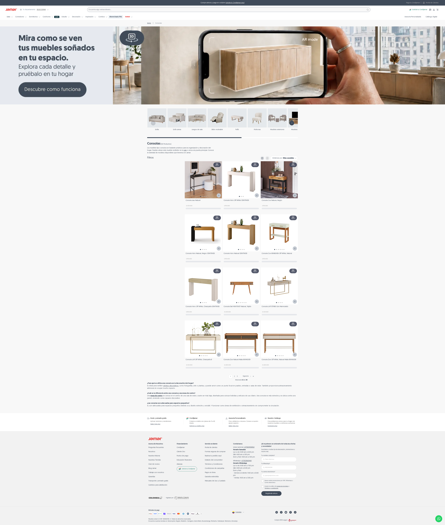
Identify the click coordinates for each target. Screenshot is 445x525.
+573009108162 (249, 447)
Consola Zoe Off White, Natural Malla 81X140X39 (279, 360)
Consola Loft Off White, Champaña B (199, 360)
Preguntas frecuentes (156, 447)
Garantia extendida (212, 477)
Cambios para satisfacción (157, 485)
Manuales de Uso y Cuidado (215, 481)
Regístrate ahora (271, 493)
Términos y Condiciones (213, 464)
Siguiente (246, 376)
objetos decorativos (171, 386)
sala (185, 150)
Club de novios (154, 464)
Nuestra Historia (154, 456)
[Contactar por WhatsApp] (438, 518)
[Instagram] (276, 512)
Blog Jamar (152, 468)
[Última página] (253, 376)
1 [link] (230, 376)
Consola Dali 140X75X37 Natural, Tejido (237, 306)
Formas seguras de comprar (215, 452)
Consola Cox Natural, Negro (272, 200)
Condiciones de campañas (214, 468)
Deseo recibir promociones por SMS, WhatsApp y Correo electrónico (279, 481)
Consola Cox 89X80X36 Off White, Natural (277, 253)
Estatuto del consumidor (214, 460)
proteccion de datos (282, 486)
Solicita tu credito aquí (196, 426)
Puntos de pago (182, 456)
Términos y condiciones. (271, 488)
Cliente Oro (181, 452)
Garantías (151, 477)
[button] (437, 10)
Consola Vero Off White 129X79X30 (236, 200)
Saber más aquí (155, 424)
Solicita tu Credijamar (419, 10)
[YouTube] (285, 512)
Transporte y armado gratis (158, 481)
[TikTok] (295, 512)
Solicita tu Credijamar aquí (235, 3)
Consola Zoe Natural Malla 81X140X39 (237, 360)
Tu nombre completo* (268, 455)
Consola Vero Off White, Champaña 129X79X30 (202, 306)
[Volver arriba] (438, 511)
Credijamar (181, 447)
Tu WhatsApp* (265, 463)
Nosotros (151, 452)
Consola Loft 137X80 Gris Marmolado (275, 306)
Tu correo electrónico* (268, 471)
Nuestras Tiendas (154, 460)
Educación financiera (184, 460)
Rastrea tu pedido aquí (213, 456)
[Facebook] (281, 512)
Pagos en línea (210, 472)
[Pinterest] (290, 512)
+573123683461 (246, 461)
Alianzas (179, 464)
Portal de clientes (211, 447)
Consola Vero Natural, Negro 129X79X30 (200, 253)
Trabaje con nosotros (156, 472)
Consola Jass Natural (193, 200)
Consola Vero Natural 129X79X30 (235, 253)
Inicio (149, 23)
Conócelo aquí (272, 426)
